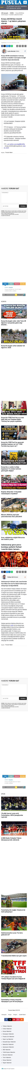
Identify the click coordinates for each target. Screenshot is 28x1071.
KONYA (12, 13)
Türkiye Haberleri (7, 1026)
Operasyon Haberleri (8, 1047)
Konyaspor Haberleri (8, 1034)
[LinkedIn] (9, 46)
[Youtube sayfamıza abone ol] (14, 1019)
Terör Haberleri (7, 1057)
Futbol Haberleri (7, 1028)
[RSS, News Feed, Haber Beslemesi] (22, 1019)
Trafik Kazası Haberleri (9, 1052)
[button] (20, 46)
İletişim (15, 1014)
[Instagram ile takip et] (25, 577)
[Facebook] (2, 46)
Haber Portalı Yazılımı (9, 1068)
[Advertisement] (14, 169)
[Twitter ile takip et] (10, 1019)
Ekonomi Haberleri (8, 1055)
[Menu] (25, 2)
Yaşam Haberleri (7, 1062)
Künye (9, 1014)
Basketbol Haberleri (8, 1044)
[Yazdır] (17, 46)
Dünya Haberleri (7, 1060)
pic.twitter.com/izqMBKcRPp (16, 144)
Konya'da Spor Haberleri (9, 1042)
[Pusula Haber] (11, 2)
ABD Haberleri (6, 1049)
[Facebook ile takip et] (25, 51)
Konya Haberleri (7, 1031)
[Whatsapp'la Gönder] (12, 46)
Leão (11, 625)
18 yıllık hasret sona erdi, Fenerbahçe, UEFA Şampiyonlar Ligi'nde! (16, 7)
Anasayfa (5, 13)
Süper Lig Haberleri (8, 1039)
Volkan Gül (10, 577)
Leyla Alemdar (11, 51)
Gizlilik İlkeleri (22, 1014)
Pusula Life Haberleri (8, 1036)
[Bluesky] (7, 46)
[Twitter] (5, 46)
